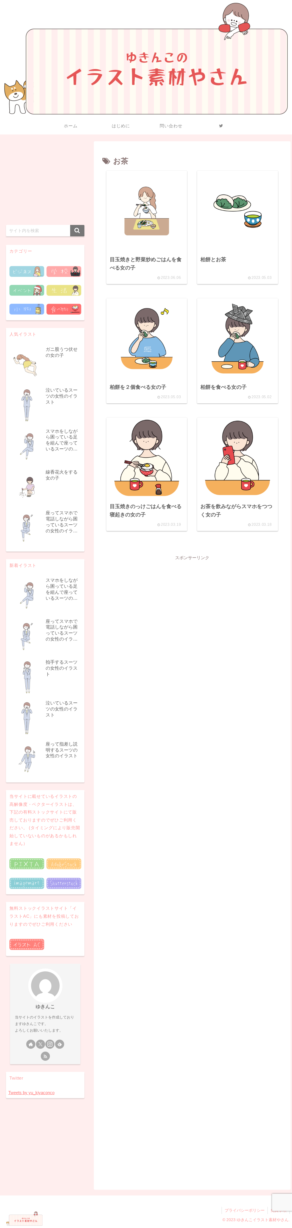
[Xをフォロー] (40, 1044)
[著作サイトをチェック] (30, 1044)
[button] (77, 230)
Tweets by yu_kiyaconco (31, 1092)
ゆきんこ (45, 1006)
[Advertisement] (192, 601)
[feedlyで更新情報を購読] (59, 1044)
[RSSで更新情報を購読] (45, 1056)
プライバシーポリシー (245, 1210)
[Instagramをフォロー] (49, 1044)
